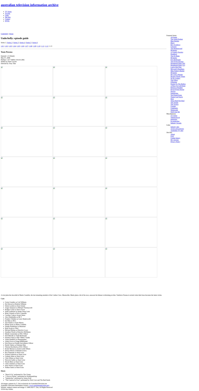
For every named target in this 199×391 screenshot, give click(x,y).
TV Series (8, 12)
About (173, 134)
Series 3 (16, 43)
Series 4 (22, 43)
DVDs (7, 21)
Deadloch (174, 54)
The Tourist (174, 103)
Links (7, 15)
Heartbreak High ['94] (178, 63)
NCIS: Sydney (175, 78)
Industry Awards (176, 123)
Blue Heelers (175, 41)
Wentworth (174, 110)
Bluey (173, 43)
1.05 (18, 46)
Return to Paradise (177, 88)
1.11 (42, 46)
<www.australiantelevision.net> (39, 385)
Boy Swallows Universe (175, 46)
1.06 (22, 46)
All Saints (174, 37)
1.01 (2, 46)
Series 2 (9, 43)
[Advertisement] (51, 28)
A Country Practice (177, 52)
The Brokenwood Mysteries (176, 49)
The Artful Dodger (177, 39)
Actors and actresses (177, 129)
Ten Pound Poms (176, 95)
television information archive (29, 5)
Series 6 (35, 43)
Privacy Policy (175, 142)
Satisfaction (174, 93)
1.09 (34, 46)
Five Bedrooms (176, 60)
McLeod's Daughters (177, 69)
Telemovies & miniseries (175, 118)
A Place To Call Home (178, 86)
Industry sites (175, 127)
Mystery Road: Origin (178, 76)
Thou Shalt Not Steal (177, 101)
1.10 (38, 46)
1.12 (46, 46)
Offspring (174, 82)
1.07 (26, 46)
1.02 (6, 46)
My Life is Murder (177, 75)
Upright (173, 106)
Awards (7, 13)
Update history (175, 138)
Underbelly (4, 34)
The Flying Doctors (177, 61)
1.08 (30, 46)
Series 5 (28, 43)
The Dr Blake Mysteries (175, 57)
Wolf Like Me (175, 112)
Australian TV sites (177, 130)
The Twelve (174, 104)
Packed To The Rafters (178, 84)
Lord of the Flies (176, 67)
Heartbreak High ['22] (178, 65)
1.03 (10, 46)
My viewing (175, 140)
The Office (174, 80)
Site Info (8, 17)
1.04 (14, 46)
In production (175, 121)
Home (11, 34)
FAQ (172, 136)
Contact (7, 19)
